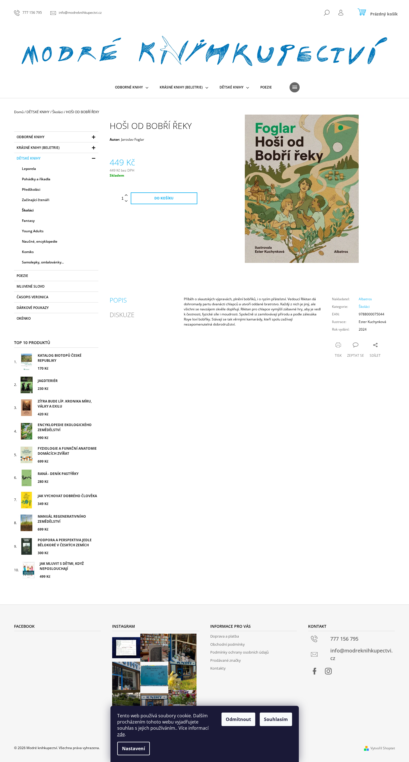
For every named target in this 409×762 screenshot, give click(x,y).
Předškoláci (31, 189)
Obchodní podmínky (227, 644)
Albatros (365, 299)
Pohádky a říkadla (36, 179)
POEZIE (22, 275)
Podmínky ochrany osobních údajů (239, 652)
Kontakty (218, 668)
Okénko (24, 318)
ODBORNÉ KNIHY (30, 137)
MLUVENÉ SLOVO (30, 286)
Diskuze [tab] (122, 314)
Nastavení (133, 748)
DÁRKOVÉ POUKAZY (33, 307)
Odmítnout (238, 719)
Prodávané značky (225, 660)
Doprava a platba (224, 636)
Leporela (29, 168)
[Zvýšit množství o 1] (126, 195)
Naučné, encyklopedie (39, 241)
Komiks (28, 251)
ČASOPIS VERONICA (32, 297)
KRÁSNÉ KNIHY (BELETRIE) (38, 147)
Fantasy (28, 220)
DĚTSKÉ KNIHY (28, 158)
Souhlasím (276, 719)
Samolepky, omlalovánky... (43, 262)
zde (121, 734)
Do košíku (163, 198)
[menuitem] (131, 87)
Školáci (28, 210)
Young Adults (33, 231)
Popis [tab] (118, 300)
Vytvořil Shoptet (382, 748)
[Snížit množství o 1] (126, 201)
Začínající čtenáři (35, 199)
